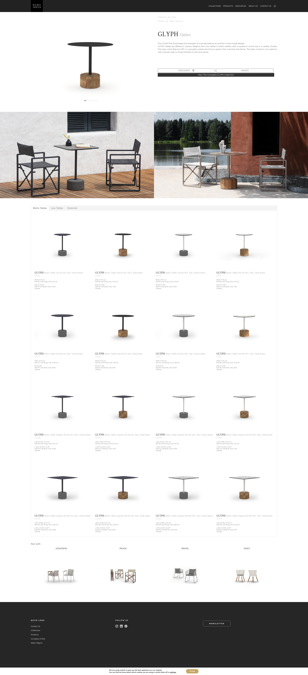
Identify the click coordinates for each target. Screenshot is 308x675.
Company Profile (38, 639)
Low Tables (57, 208)
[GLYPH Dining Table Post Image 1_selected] (90, 105)
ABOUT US (253, 6)
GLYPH (173, 17)
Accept (192, 671)
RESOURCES (240, 6)
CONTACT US (265, 6)
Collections (35, 630)
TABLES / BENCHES (176, 21)
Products (34, 635)
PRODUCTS (228, 6)
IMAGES (245, 70)
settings (173, 672)
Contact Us (35, 626)
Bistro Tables (40, 208)
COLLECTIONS (215, 6)
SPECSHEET (184, 70)
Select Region (36, 643)
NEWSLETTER (216, 623)
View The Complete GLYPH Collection (216, 75)
